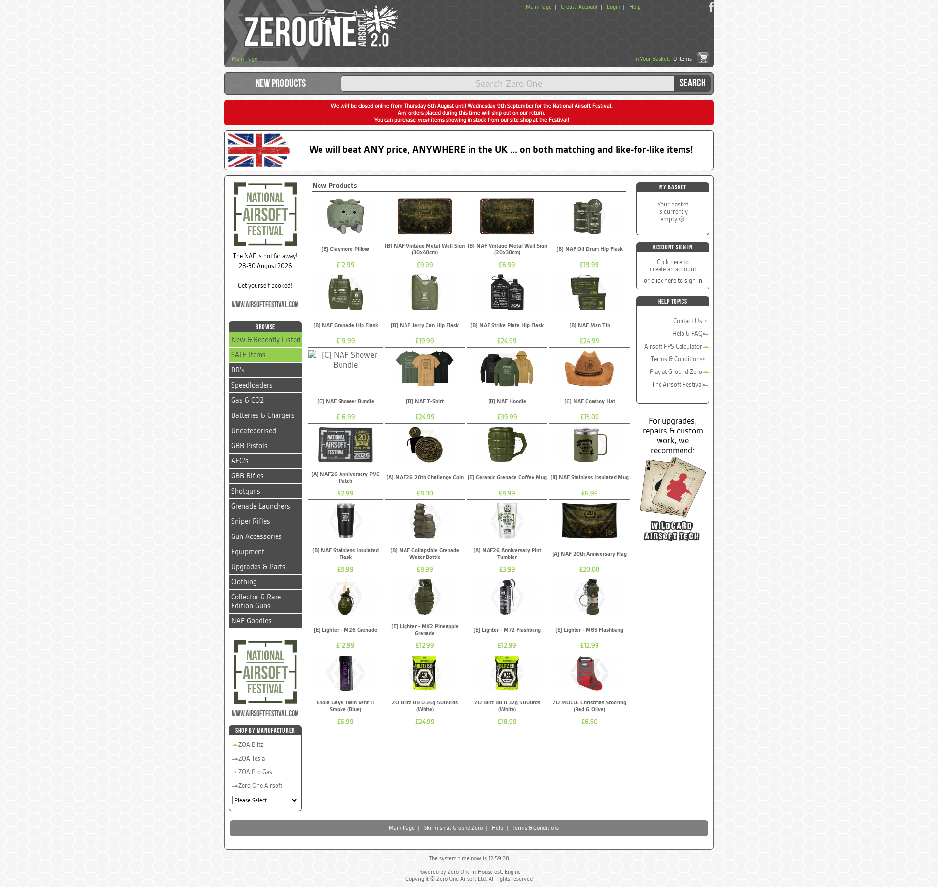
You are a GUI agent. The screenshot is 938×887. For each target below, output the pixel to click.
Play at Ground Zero (676, 371)
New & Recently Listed (265, 339)
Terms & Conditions (677, 359)
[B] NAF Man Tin (589, 325)
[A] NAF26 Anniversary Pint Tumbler (507, 553)
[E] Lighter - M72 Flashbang (507, 629)
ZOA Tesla (251, 758)
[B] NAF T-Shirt (425, 401)
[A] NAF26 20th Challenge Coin (425, 477)
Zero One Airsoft (260, 785)
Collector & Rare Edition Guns (256, 601)
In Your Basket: (663, 58)
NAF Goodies (251, 621)
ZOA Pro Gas (255, 772)
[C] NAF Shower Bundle (345, 401)
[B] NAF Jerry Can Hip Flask (425, 325)
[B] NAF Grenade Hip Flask (345, 325)
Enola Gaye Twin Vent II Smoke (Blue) (345, 706)
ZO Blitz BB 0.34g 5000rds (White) (425, 706)
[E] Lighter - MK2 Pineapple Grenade (425, 630)
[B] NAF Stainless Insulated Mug (589, 477)
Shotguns (245, 491)
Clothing (244, 582)
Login (613, 6)
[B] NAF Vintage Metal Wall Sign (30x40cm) (425, 249)
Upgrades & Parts (258, 566)
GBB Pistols (249, 445)
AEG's (240, 460)
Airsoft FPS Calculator (673, 346)
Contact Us (687, 321)
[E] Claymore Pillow (345, 249)
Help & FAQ (687, 333)
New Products (281, 83)
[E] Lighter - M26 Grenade (345, 629)
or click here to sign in (673, 280)
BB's (238, 370)
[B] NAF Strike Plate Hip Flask (507, 325)
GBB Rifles (247, 476)
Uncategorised (253, 430)
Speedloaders (252, 385)
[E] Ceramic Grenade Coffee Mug (507, 477)
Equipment (247, 551)
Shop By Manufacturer (265, 730)
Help (634, 6)
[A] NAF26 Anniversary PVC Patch (345, 477)
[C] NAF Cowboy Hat (589, 401)
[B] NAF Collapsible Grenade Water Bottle (424, 553)
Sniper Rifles (250, 521)
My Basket (672, 187)
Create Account (579, 6)
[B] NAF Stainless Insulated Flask (345, 553)
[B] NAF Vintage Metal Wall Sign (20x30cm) (507, 249)
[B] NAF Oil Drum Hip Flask (589, 249)
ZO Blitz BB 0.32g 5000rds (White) (507, 706)
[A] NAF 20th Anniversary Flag (589, 553)
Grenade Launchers (260, 506)
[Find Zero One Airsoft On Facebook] (711, 7)
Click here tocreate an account (673, 265)
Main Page (539, 6)
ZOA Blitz (250, 744)
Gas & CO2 (247, 400)
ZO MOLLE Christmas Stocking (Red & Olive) (589, 706)
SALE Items (248, 355)
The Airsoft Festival (677, 384)
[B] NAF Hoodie (507, 401)
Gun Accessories (256, 536)
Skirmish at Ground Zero (453, 828)
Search (692, 83)
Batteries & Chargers (263, 415)
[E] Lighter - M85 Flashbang (589, 629)
